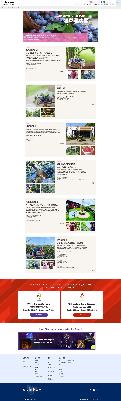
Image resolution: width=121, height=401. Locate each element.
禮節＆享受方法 (62, 374)
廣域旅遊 (69, 362)
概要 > (62, 71)
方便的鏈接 (61, 366)
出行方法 (60, 360)
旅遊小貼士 (111, 4)
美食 (48, 373)
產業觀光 (37, 367)
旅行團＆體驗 (37, 374)
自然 (36, 369)
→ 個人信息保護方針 (83, 399)
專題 (82, 4)
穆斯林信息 (61, 373)
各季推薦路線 (95, 4)
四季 (48, 362)
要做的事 (86, 4)
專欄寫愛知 (25, 367)
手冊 (59, 367)
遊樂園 (36, 373)
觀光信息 (60, 369)
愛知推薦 (37, 360)
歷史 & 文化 (37, 362)
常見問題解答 (61, 376)
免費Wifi (60, 371)
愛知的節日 (50, 364)
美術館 (36, 366)
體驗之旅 (37, 371)
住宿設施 (106, 4)
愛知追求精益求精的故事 (27, 366)
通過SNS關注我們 (70, 360)
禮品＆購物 (50, 375)
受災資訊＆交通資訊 (62, 362)
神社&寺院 (37, 364)
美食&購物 (100, 4)
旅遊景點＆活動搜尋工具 (39, 376)
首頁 (2, 7)
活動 (90, 4)
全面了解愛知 (77, 4)
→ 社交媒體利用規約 (94, 399)
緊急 (59, 364)
